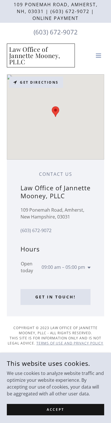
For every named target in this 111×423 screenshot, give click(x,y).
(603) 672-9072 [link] (56, 32)
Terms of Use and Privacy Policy (70, 343)
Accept (55, 409)
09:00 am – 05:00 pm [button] (63, 267)
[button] (98, 55)
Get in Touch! (55, 297)
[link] (41, 62)
